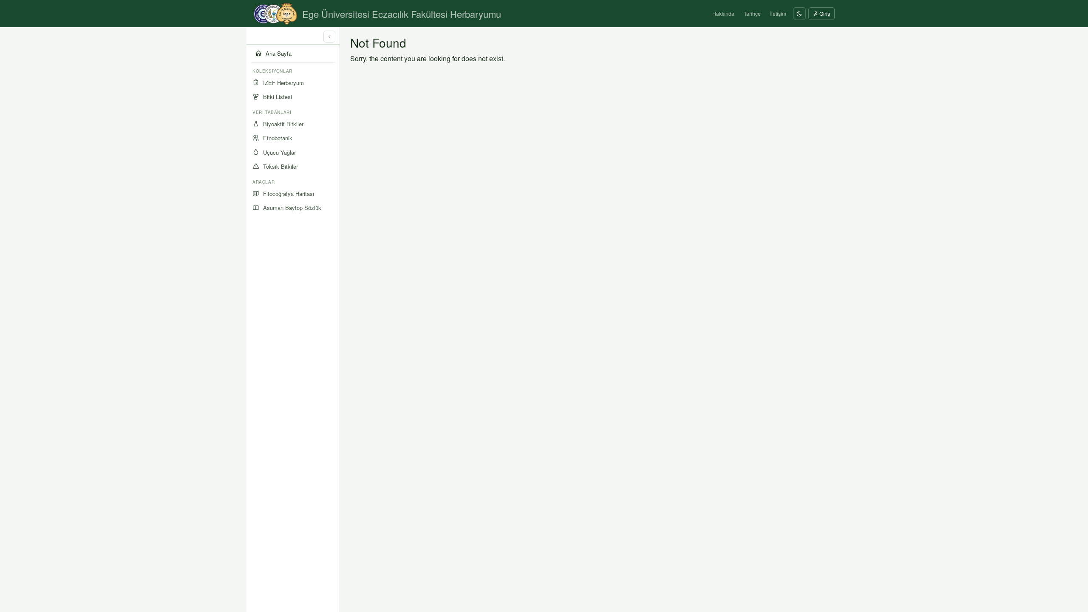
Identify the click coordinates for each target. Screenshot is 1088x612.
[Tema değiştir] (799, 13)
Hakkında (723, 13)
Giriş (824, 13)
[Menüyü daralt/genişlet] (329, 36)
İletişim (778, 13)
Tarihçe (752, 13)
